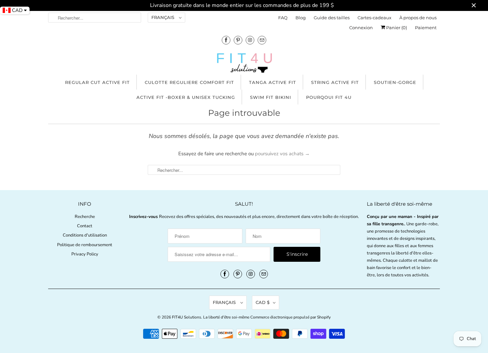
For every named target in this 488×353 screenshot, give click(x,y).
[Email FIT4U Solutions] (262, 40)
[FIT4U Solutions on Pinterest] (238, 40)
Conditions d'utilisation (85, 235)
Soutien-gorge (395, 82)
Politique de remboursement (84, 245)
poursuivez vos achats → (282, 153)
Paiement (426, 27)
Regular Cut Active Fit (97, 82)
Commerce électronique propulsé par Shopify (290, 317)
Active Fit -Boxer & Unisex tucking (185, 97)
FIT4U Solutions (186, 317)
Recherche (85, 217)
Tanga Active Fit (272, 82)
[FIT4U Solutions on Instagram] (250, 40)
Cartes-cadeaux (374, 17)
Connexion (361, 27)
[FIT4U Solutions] (244, 64)
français (163, 17)
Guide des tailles (332, 17)
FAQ (282, 17)
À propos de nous (418, 17)
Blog (300, 17)
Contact (84, 226)
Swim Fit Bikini (270, 97)
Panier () (396, 27)
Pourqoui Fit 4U (329, 97)
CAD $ (263, 302)
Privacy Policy (84, 254)
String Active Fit (335, 82)
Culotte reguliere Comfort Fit (189, 82)
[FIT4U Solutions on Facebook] (226, 40)
